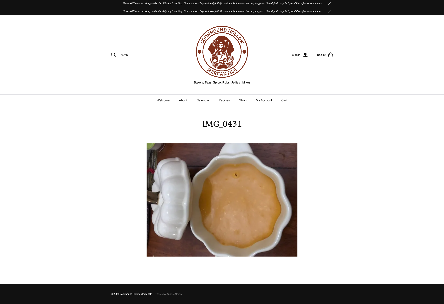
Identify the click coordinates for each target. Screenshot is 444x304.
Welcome (163, 100)
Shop (242, 100)
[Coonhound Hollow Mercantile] (222, 52)
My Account (264, 100)
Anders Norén (174, 294)
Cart (284, 100)
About (183, 100)
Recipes (224, 100)
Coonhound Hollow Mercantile (135, 294)
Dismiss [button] (329, 4)
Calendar (203, 100)
